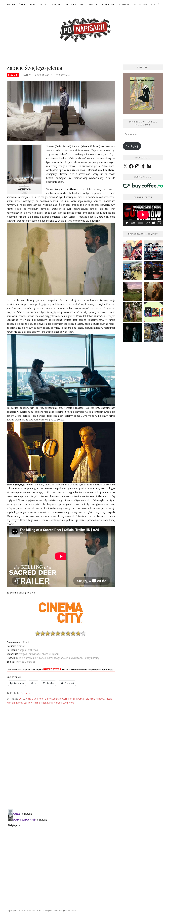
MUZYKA (92, 4)
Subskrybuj (132, 146)
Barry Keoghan (53, 698)
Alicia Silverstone (34, 698)
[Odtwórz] (127, 223)
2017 (21, 698)
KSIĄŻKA (56, 4)
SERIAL (43, 4)
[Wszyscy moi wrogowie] (133, 312)
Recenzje (12, 75)
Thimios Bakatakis (43, 702)
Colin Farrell (68, 698)
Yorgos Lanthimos (64, 702)
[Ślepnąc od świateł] (153, 291)
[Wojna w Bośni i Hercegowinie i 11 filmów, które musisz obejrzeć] (153, 250)
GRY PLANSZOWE (75, 4)
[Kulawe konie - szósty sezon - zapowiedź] (133, 333)
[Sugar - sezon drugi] (153, 271)
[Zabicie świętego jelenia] (61, 110)
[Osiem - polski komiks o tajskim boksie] (133, 250)
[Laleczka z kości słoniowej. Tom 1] (133, 271)
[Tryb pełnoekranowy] (159, 223)
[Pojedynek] (133, 291)
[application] (143, 214)
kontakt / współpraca (132, 4)
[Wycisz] (153, 223)
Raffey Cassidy (24, 702)
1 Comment (65, 75)
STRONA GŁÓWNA (16, 4)
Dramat (80, 698)
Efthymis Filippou (95, 698)
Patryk (27, 75)
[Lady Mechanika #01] (153, 333)
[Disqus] (61, 763)
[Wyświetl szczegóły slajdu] (143, 93)
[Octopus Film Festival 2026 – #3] (153, 312)
